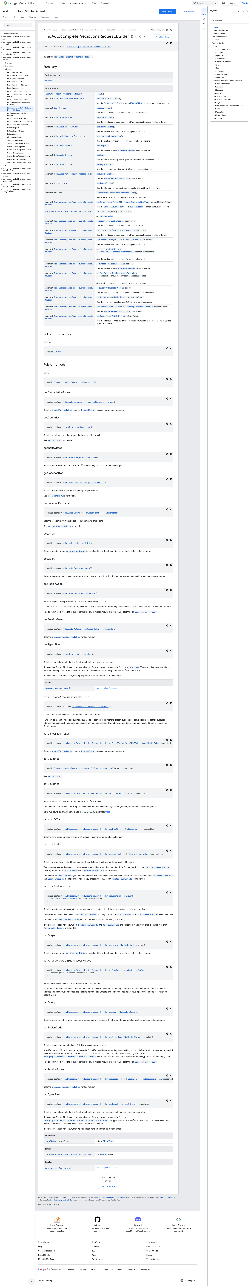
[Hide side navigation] (31, 1281)
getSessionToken (105, 174)
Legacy (58, 17)
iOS (93, 1251)
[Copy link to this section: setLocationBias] (65, 844)
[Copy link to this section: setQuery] (57, 1002)
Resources (45, 17)
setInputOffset (104, 230)
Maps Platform (28, 3)
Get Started (167, 11)
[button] (17, 38)
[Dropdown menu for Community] (114, 3)
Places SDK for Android (31, 11)
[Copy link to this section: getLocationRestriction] (73, 503)
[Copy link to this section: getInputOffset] (64, 448)
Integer (69, 117)
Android (8, 11)
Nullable (59, 98)
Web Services (97, 1259)
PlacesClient (136, 103)
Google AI (131, 1270)
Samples (32, 17)
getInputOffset (104, 117)
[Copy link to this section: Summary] (59, 67)
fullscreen (242, 10)
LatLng (68, 145)
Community (106, 3)
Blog (94, 3)
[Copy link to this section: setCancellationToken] (72, 733)
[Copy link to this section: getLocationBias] (65, 473)
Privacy (49, 1280)
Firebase (94, 1270)
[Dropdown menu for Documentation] (86, 3)
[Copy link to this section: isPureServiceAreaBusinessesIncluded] (91, 697)
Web (94, 1255)
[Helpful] (167, 30)
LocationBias (71, 127)
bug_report (238, 10)
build (99, 94)
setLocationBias (104, 239)
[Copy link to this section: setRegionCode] (65, 1027)
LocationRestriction (75, 136)
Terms (41, 1280)
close (246, 10)
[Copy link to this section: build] (51, 372)
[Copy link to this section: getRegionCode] (65, 584)
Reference (19, 17)
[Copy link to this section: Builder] (54, 342)
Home (46, 30)
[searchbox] (17, 25)
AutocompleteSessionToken (78, 174)
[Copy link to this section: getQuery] (58, 559)
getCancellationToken (107, 98)
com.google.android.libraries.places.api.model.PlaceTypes (75, 1120)
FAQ (40, 1247)
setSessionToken (104, 306)
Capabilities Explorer (46, 1251)
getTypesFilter (104, 183)
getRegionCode (103, 164)
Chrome (82, 1270)
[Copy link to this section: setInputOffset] (64, 819)
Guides (6, 17)
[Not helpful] (171, 30)
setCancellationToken (107, 202)
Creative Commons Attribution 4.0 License (109, 1197)
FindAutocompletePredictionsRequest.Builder (89, 46)
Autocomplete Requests (56, 688)
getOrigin (101, 145)
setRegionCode (103, 297)
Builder (48, 80)
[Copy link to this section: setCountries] (62, 759)
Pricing (62, 3)
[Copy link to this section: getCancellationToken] (72, 392)
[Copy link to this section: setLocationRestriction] (73, 886)
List (56, 108)
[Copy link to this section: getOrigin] (57, 533)
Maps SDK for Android (47, 1259)
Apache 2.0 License (164, 1197)
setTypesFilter (104, 316)
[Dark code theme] (171, 43)
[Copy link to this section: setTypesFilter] (63, 1094)
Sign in (245, 3)
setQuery (100, 288)
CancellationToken (74, 98)
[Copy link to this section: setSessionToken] (66, 1069)
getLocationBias (104, 127)
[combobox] (205, 3)
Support (149, 1255)
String (62, 108)
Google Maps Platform (70, 30)
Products (50, 3)
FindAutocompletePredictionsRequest (73, 57)
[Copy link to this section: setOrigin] (57, 935)
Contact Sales (152, 1251)
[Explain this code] (167, 43)
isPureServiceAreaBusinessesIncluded (115, 192)
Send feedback (163, 37)
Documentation (76, 3)
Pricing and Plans (153, 1247)
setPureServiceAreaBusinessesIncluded (116, 273)
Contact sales (188, 11)
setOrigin (101, 264)
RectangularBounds (163, 875)
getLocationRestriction (108, 136)
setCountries (103, 211)
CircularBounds (56, 879)
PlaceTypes (133, 667)
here (108, 812)
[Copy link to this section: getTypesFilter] (63, 644)
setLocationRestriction (108, 249)
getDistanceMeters (125, 150)
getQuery (100, 155)
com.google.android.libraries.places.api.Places (70, 1056)
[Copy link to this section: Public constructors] (74, 334)
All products (145, 1270)
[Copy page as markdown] (140, 36)
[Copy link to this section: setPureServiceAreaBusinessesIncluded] (93, 960)
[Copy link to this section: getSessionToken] (66, 619)
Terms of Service (153, 1259)
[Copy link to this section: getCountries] (62, 417)
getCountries (103, 108)
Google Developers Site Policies (62, 1200)
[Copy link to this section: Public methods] (68, 364)
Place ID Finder (44, 1255)
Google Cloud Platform (113, 1270)
